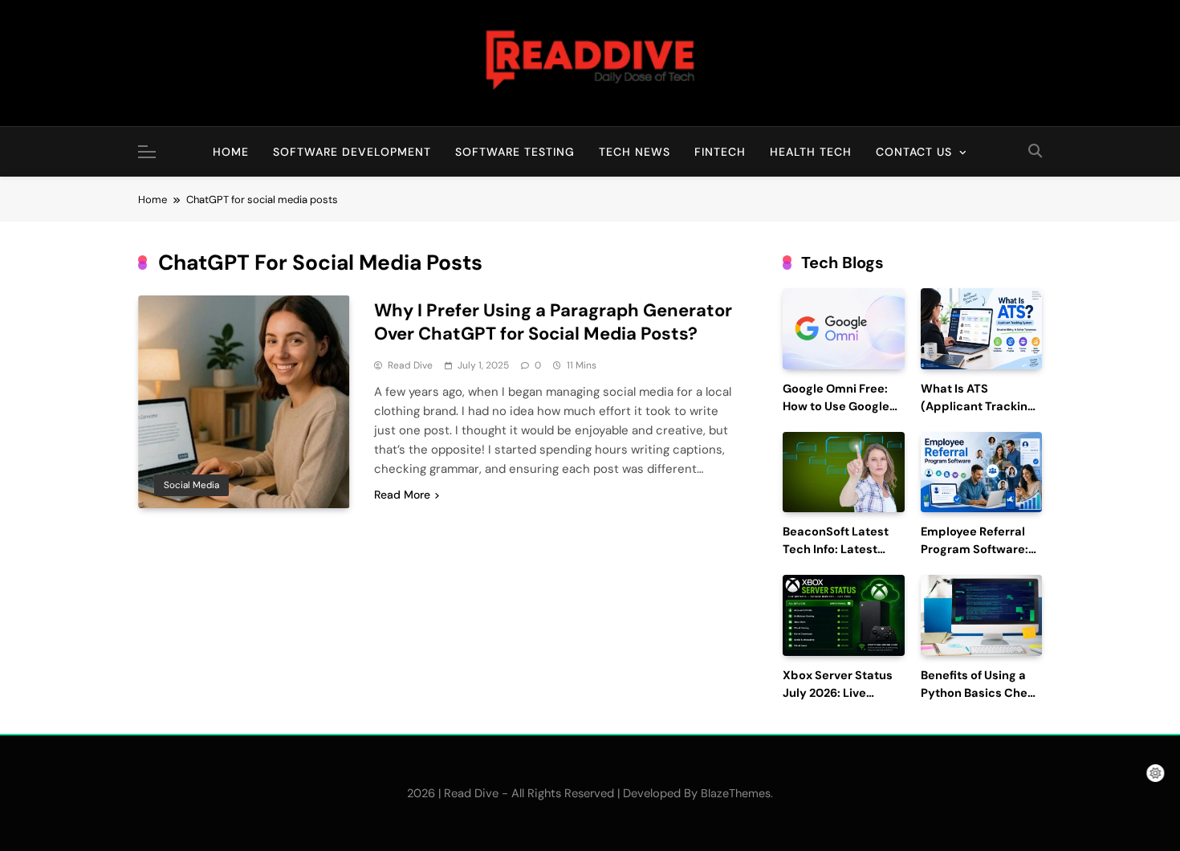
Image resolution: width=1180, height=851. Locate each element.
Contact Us (914, 152)
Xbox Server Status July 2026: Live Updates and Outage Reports (842, 701)
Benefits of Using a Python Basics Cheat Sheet (980, 693)
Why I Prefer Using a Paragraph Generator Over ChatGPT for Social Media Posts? (553, 322)
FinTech (720, 152)
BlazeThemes (736, 793)
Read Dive (410, 365)
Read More (402, 494)
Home (231, 152)
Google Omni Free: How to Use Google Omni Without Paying (843, 406)
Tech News (634, 152)
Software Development (352, 152)
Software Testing (515, 152)
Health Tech (811, 152)
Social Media (191, 484)
